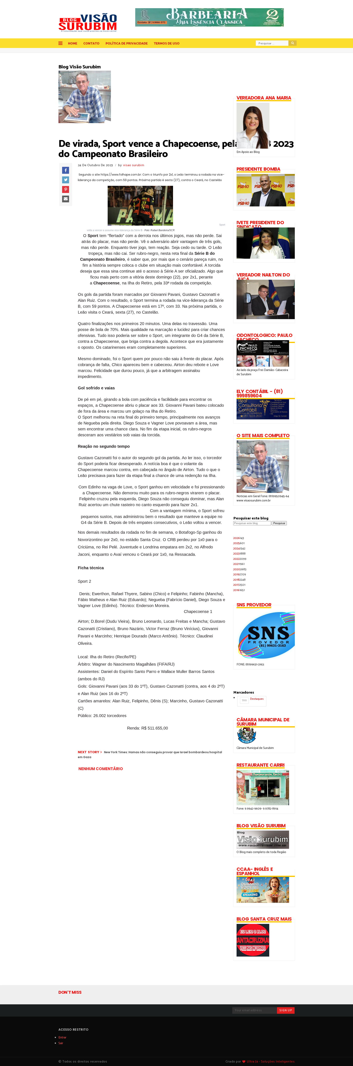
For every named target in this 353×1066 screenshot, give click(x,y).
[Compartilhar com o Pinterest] (65, 189)
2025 (239, 543)
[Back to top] (343, 1056)
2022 (239, 558)
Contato (91, 43)
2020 (239, 569)
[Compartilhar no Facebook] (65, 170)
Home (72, 43)
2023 (239, 553)
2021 (239, 564)
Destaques (253, 700)
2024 (239, 548)
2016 (239, 590)
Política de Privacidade (127, 43)
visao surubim (133, 165)
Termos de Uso (167, 43)
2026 (238, 538)
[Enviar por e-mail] (65, 199)
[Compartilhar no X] (65, 179)
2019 (239, 574)
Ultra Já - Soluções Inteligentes (271, 1061)
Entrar (62, 1037)
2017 (239, 584)
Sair (60, 1043)
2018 (239, 579)
